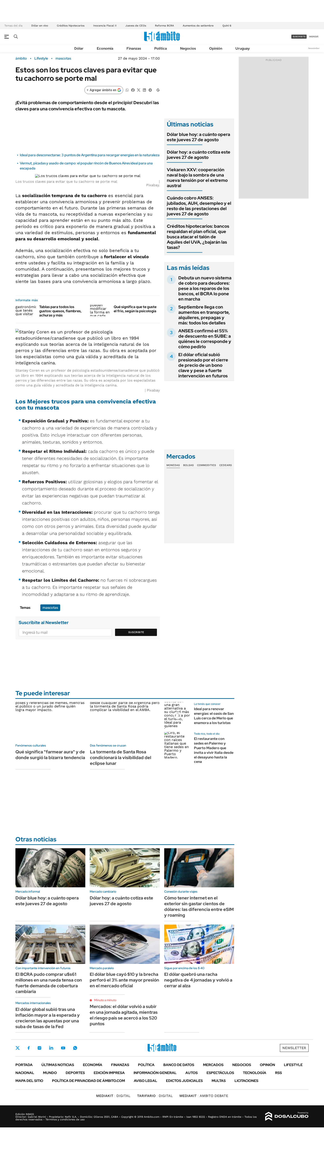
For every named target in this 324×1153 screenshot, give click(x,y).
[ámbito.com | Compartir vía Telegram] (150, 90)
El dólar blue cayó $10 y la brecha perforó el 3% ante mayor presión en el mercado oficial (124, 980)
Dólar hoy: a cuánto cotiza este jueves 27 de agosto (198, 154)
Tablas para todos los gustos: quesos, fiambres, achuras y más (60, 311)
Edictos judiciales (184, 1080)
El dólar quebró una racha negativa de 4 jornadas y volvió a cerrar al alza (198, 980)
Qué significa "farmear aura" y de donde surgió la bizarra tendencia (50, 754)
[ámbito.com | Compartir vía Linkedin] (144, 90)
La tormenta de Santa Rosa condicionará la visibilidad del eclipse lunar (120, 757)
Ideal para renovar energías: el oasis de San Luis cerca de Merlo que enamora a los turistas (214, 716)
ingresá (313, 36)
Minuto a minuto (105, 1000)
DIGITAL (113, 1096)
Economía (105, 48)
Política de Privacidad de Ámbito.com (88, 1080)
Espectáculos (220, 1072)
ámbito (21, 58)
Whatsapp (75, 1048)
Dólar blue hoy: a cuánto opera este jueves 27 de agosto (198, 137)
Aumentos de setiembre (198, 25)
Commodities (206, 465)
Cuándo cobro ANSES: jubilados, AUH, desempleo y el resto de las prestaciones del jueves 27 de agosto (199, 206)
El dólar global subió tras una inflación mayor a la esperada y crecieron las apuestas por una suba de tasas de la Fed (47, 1017)
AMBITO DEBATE (203, 1096)
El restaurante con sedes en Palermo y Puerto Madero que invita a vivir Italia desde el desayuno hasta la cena (213, 750)
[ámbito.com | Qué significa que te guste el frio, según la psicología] (100, 310)
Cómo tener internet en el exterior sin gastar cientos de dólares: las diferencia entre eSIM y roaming (199, 906)
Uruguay (242, 48)
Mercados (213, 1065)
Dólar (79, 48)
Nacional (24, 1072)
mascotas (63, 58)
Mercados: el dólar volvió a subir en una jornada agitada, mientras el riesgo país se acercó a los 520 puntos (124, 1015)
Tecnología (254, 1072)
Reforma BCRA (164, 25)
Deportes (75, 1072)
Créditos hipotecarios (70, 25)
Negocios (188, 48)
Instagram (39, 1048)
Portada (24, 1065)
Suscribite (136, 632)
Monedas (173, 465)
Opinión (215, 48)
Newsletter (314, 48)
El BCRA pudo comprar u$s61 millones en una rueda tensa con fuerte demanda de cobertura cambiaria (48, 982)
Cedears (225, 465)
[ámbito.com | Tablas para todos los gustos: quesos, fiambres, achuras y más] (25, 310)
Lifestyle (41, 58)
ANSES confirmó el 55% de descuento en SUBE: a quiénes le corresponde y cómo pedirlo (204, 339)
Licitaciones (246, 1080)
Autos (191, 1072)
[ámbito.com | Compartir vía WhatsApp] (127, 90)
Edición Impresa (109, 1072)
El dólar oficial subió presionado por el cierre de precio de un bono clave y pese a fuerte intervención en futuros (203, 365)
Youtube (63, 1048)
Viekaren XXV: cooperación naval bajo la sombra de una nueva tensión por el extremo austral (197, 177)
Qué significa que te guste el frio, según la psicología (135, 309)
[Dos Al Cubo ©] (287, 1116)
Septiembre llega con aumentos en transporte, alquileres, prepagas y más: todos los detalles (204, 315)
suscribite (299, 36)
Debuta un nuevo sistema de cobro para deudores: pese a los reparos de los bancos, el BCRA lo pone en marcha (204, 288)
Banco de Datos (178, 1065)
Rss (278, 1072)
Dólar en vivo (39, 25)
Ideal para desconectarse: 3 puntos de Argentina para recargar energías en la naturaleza (90, 155)
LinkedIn (51, 1048)
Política (160, 48)
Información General (155, 1072)
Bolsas (188, 465)
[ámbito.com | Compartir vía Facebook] (133, 90)
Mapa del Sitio (29, 1080)
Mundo (50, 1072)
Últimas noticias (57, 1065)
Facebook (29, 1048)
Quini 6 (226, 25)
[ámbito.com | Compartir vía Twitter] (138, 90)
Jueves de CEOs (135, 25)
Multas (219, 1080)
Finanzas (134, 48)
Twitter (17, 1048)
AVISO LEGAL (145, 1080)
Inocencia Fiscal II (105, 25)
